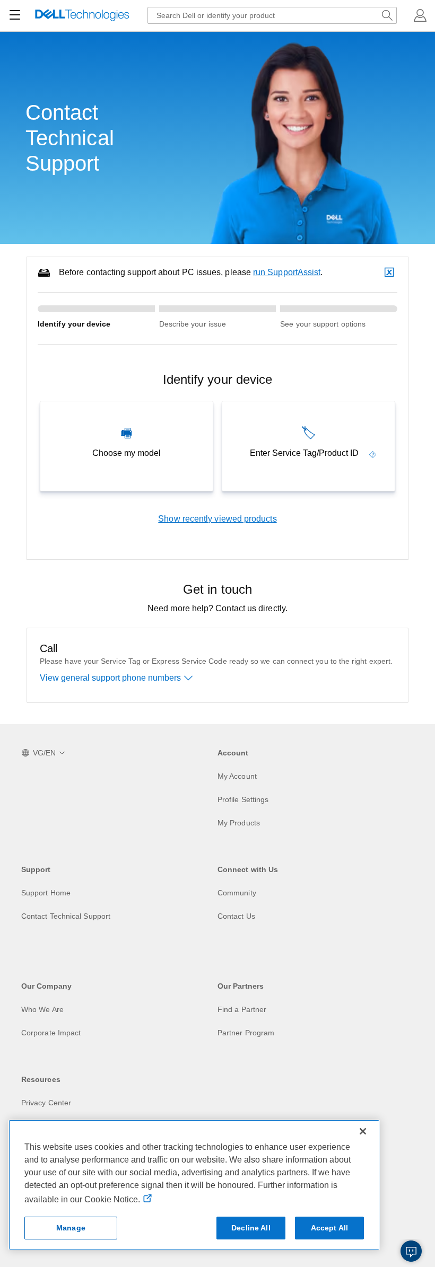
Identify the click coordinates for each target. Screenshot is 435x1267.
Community (237, 892)
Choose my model (126, 452)
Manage (70, 1228)
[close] (390, 272)
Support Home (46, 892)
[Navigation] (15, 15)
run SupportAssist (286, 272)
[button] (420, 15)
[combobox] (272, 15)
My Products (239, 823)
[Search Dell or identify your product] (387, 15)
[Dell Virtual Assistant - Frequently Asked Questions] (411, 1251)
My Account (237, 776)
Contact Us (236, 916)
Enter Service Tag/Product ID (304, 452)
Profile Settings (243, 799)
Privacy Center (46, 1102)
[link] (373, 453)
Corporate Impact (51, 1032)
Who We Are (42, 1009)
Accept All (329, 1228)
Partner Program (246, 1032)
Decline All (251, 1228)
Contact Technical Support (65, 916)
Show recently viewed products (217, 518)
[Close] (363, 1131)
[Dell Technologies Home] (82, 16)
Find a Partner (242, 1009)
